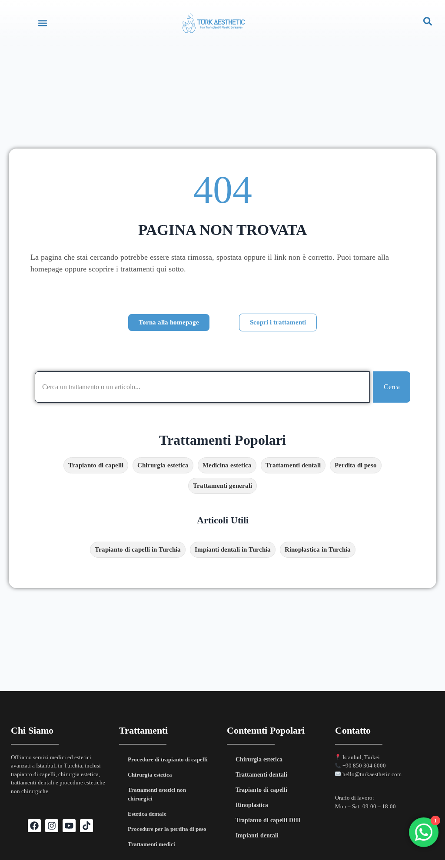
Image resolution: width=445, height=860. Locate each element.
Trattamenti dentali (261, 774)
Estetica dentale (147, 813)
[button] (43, 23)
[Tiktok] (86, 825)
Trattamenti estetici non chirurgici (157, 794)
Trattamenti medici (151, 844)
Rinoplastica (252, 805)
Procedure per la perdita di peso (167, 829)
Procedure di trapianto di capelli (168, 759)
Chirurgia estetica (150, 774)
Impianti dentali (257, 835)
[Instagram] (51, 825)
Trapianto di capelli (261, 790)
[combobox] (202, 387)
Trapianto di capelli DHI (268, 820)
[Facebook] (34, 825)
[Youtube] (69, 825)
